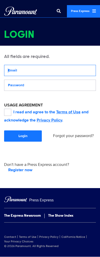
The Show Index (60, 216)
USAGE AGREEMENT (23, 105)
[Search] (59, 11)
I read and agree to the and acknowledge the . (46, 116)
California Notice (73, 237)
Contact (10, 237)
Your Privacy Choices (18, 241)
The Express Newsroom (22, 216)
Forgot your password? (73, 135)
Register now (20, 170)
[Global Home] (20, 11)
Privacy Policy (49, 120)
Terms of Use (68, 112)
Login (22, 136)
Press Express (80, 11)
